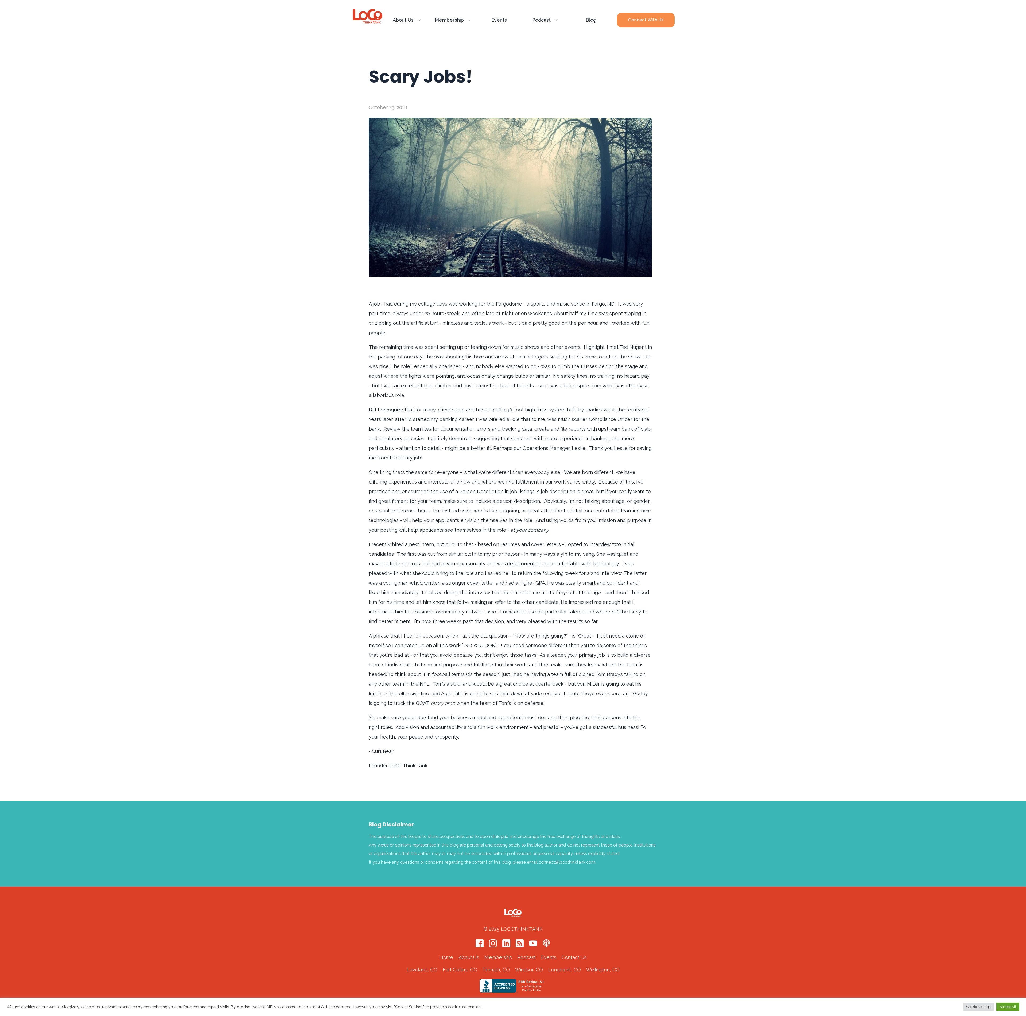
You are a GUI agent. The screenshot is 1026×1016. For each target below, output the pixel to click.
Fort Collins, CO (460, 969)
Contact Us (574, 957)
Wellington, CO (603, 969)
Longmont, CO (564, 969)
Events (499, 20)
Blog (591, 20)
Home (446, 957)
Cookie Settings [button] (978, 1007)
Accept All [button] (1008, 1007)
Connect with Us (645, 20)
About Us (403, 20)
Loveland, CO (422, 969)
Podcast (541, 20)
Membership (449, 20)
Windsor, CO (529, 969)
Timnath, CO (496, 969)
